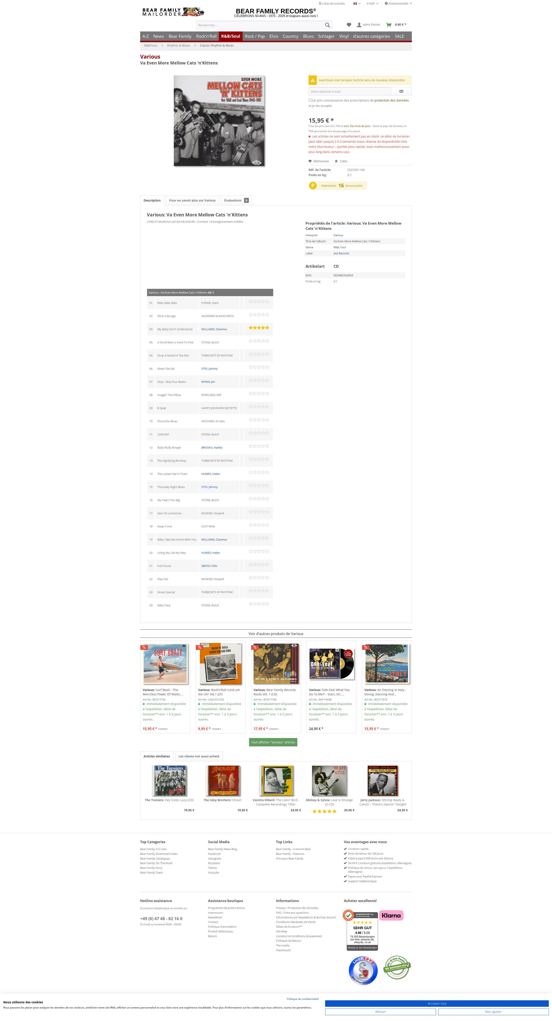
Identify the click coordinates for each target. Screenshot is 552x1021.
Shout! (223, 800)
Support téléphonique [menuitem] (362, 881)
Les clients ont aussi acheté (199, 756)
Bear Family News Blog (222, 849)
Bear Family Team (151, 872)
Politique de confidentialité (303, 999)
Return (212, 936)
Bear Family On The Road (156, 863)
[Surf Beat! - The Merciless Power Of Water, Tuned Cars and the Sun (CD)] (165, 663)
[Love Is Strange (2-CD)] (329, 781)
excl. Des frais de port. (357, 126)
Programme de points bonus (226, 908)
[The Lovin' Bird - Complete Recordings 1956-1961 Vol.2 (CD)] (276, 781)
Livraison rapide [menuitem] (358, 849)
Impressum (283, 950)
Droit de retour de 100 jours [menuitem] (365, 853)
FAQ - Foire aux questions (292, 913)
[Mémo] (349, 25)
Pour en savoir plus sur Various (192, 200)
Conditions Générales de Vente (295, 922)
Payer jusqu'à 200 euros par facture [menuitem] (370, 858)
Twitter (212, 868)
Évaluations (235, 200)
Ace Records (341, 253)
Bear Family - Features (290, 854)
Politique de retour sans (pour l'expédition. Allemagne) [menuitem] (375, 870)
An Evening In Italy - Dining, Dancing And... (385, 692)
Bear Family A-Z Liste (153, 849)
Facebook (214, 854)
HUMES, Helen (210, 474)
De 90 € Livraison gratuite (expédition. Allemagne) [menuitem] (379, 863)
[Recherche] (327, 25)
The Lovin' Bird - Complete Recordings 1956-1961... (276, 802)
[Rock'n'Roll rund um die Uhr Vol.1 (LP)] (220, 663)
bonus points (354, 186)
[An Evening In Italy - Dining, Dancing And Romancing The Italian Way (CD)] (386, 663)
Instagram (214, 858)
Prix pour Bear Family (289, 858)
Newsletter (215, 917)
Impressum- (216, 913)
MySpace (214, 863)
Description (152, 200)
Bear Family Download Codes (158, 854)
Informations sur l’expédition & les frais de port (306, 917)
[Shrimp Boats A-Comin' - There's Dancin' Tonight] (382, 781)
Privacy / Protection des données (297, 908)
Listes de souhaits (333, 3)
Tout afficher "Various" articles (273, 742)
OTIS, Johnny (209, 369)
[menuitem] (264, 25)
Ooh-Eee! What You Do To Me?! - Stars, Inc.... (329, 692)
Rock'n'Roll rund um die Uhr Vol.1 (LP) (219, 692)
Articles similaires (157, 756)
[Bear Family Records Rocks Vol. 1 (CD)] (276, 663)
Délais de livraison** (289, 927)
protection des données (392, 100)
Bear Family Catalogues (155, 858)
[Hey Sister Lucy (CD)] (169, 781)
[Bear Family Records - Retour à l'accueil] (174, 12)
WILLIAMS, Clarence (214, 329)
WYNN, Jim (208, 382)
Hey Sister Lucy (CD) (169, 800)
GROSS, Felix (209, 566)
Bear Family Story (151, 868)
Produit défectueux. (221, 931)
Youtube (213, 872)
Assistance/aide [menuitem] (398, 3)
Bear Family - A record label (293, 849)
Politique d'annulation (222, 927)
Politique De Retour (288, 941)
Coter (343, 161)
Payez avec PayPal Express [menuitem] (365, 876)
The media (282, 945)
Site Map (281, 931)
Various (150, 56)
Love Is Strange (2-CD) (329, 802)
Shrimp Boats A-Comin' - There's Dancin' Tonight (382, 802)
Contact (213, 922)
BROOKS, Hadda (211, 447)
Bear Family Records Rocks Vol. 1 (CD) (275, 692)
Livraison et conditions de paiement (299, 936)
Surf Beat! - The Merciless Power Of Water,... (163, 692)
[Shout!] (222, 781)
